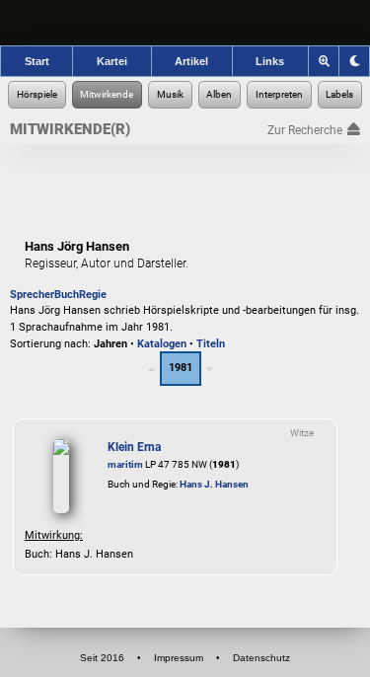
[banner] (185, 22)
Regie (93, 294)
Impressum (178, 657)
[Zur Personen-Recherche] (107, 95)
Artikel (191, 61)
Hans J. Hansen (214, 484)
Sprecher (32, 294)
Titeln (210, 344)
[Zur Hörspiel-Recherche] (37, 95)
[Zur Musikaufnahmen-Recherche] (170, 95)
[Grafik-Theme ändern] (354, 61)
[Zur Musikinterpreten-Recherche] (279, 95)
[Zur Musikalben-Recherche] (220, 95)
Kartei (112, 61)
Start (37, 61)
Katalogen (161, 344)
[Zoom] (324, 61)
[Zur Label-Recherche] (340, 95)
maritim (125, 464)
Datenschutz (261, 657)
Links (270, 61)
